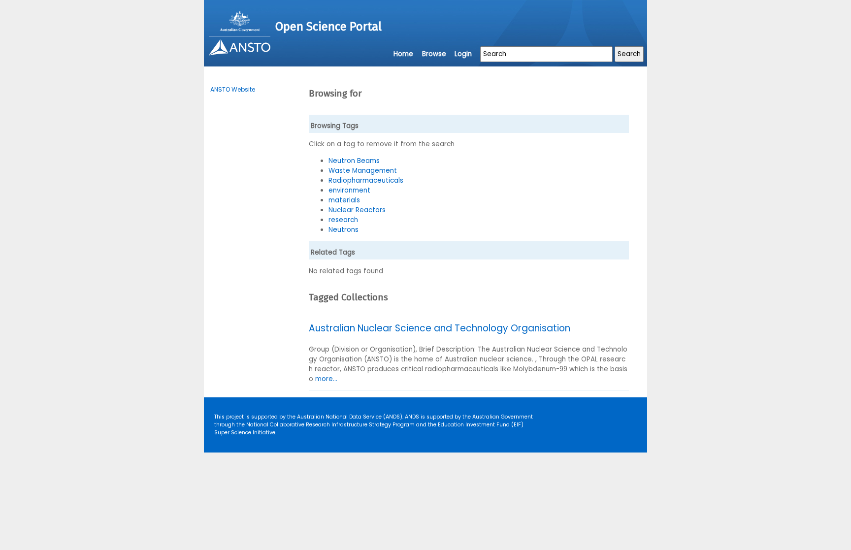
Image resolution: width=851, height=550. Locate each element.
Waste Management (362, 170)
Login (463, 54)
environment (349, 190)
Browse (434, 54)
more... (326, 379)
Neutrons (343, 229)
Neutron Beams (354, 160)
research (343, 220)
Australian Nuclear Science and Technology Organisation (439, 328)
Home (403, 54)
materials (344, 200)
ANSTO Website (232, 89)
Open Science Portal (328, 26)
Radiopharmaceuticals (365, 180)
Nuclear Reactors (357, 210)
